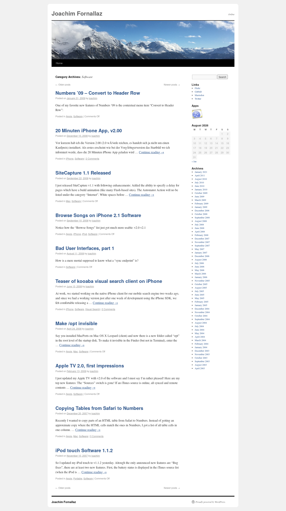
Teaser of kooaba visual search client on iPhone (108, 281)
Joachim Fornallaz (77, 13)
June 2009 (199, 196)
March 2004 (200, 340)
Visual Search (92, 309)
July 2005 (199, 291)
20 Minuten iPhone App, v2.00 (88, 130)
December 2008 (202, 210)
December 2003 (202, 350)
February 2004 (201, 343)
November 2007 (202, 242)
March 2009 (200, 199)
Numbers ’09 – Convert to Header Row (97, 92)
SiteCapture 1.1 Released (83, 172)
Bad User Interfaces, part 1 (84, 248)
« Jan (194, 161)
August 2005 (201, 287)
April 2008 (200, 231)
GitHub (198, 91)
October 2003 (201, 357)
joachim (93, 98)
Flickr (197, 88)
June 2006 (199, 266)
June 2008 (199, 227)
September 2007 (202, 245)
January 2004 (201, 347)
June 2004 (199, 329)
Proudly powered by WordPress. (211, 501)
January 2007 (201, 252)
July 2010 (199, 182)
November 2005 (202, 280)
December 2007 (202, 238)
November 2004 (202, 312)
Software (78, 116)
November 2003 (202, 354)
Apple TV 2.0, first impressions (89, 365)
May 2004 (199, 333)
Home (59, 63)
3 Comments (97, 436)
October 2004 (201, 315)
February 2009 (201, 203)
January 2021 (201, 171)
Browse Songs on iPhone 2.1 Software (98, 215)
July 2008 (199, 224)
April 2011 (200, 175)
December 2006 (202, 256)
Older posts (62, 84)
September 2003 (202, 361)
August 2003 (201, 364)
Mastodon (199, 95)
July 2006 (199, 263)
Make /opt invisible (76, 323)
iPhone (70, 158)
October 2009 (201, 192)
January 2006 (201, 277)
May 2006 (199, 270)
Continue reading (151, 152)
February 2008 (201, 235)
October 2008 (201, 213)
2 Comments (92, 158)
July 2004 (199, 326)
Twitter (198, 98)
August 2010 (201, 178)
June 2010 (199, 185)
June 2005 (199, 294)
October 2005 (201, 284)
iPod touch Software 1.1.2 (84, 450)
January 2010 (201, 189)
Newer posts (172, 84)
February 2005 (201, 301)
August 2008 (201, 220)
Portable (77, 478)
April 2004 (200, 336)
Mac (68, 201)
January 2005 (201, 305)
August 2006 (201, 259)
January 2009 (201, 206)
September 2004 (202, 319)
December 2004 (202, 308)
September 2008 (202, 217)
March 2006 (200, 273)
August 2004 (201, 322)
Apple (69, 116)
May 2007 (199, 249)
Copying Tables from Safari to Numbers (99, 408)
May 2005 (199, 298)
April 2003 (200, 368)
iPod (84, 234)
